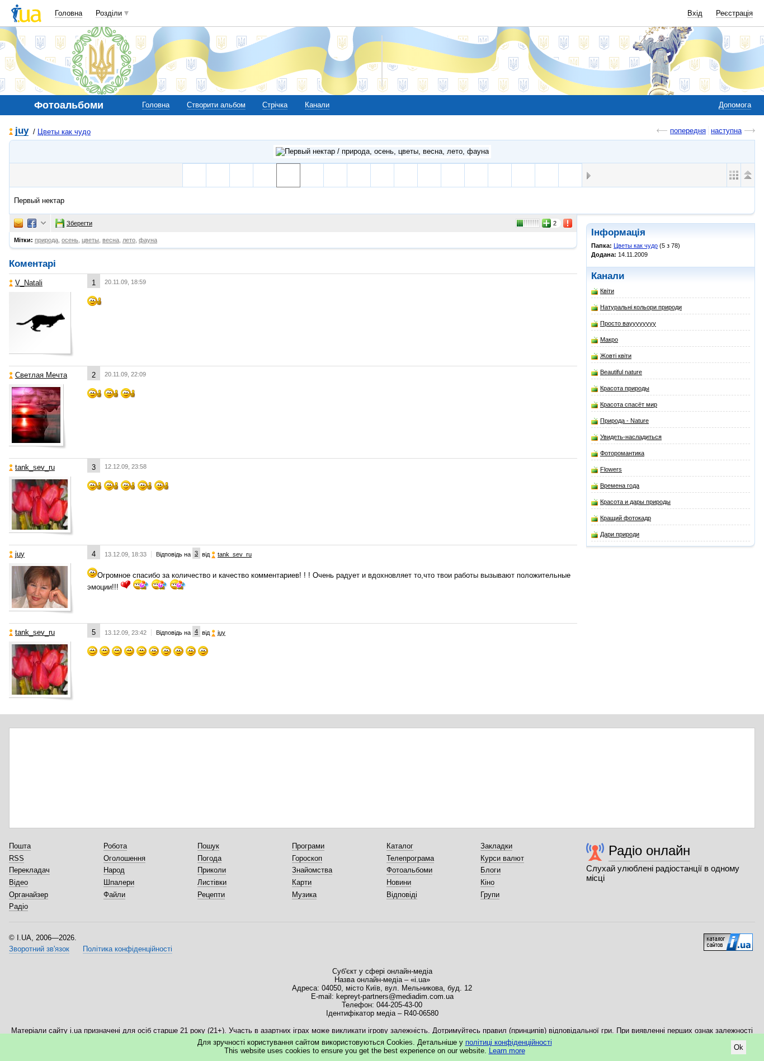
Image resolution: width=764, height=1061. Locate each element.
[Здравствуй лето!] (429, 175)
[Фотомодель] (547, 175)
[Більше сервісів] (43, 223)
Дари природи (619, 534)
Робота (115, 846)
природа (46, 240)
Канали (317, 105)
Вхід (694, 13)
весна (110, 240)
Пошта (20, 846)
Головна (68, 13)
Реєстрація (734, 13)
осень (70, 240)
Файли (114, 894)
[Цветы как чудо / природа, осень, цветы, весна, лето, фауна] (382, 151)
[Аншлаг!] (218, 175)
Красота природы (624, 388)
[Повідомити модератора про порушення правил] (568, 223)
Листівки (212, 882)
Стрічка (274, 105)
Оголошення (124, 858)
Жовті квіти (615, 355)
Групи (489, 894)
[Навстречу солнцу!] (406, 175)
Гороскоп (307, 858)
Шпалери (118, 882)
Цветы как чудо (64, 132)
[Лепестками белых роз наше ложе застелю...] (523, 175)
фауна (148, 240)
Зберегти (79, 223)
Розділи (109, 13)
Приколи (211, 870)
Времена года (619, 485)
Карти (302, 882)
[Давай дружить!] (476, 175)
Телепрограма (410, 858)
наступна (726, 130)
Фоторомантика (622, 453)
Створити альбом (216, 105)
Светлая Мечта (41, 375)
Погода (209, 858)
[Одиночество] (382, 175)
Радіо (18, 906)
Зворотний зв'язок (39, 949)
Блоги (490, 870)
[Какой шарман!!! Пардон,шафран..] (312, 175)
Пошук (208, 846)
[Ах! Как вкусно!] (335, 175)
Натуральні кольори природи (641, 307)
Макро (609, 339)
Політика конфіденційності (127, 949)
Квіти (607, 290)
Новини (398, 882)
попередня (688, 130)
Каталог (399, 846)
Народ (114, 870)
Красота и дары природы (635, 501)
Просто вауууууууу (628, 323)
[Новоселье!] (359, 175)
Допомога (735, 105)
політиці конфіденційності (508, 1042)
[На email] (18, 223)
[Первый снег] (265, 175)
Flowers (611, 469)
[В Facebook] (31, 223)
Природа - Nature (624, 420)
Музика (304, 894)
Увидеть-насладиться (631, 436)
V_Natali (29, 283)
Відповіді (401, 894)
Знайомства (312, 870)
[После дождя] (500, 175)
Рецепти (211, 894)
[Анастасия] (241, 175)
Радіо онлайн (649, 850)
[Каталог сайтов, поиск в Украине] (728, 937)
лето (128, 240)
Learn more (507, 1050)
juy (22, 131)
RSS (16, 858)
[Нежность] (453, 175)
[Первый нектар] (288, 175)
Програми (308, 846)
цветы (90, 240)
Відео (18, 882)
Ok (738, 1047)
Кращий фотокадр (625, 518)
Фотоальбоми (409, 870)
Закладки (496, 846)
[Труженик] (570, 175)
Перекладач (29, 870)
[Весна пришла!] (194, 175)
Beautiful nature (621, 372)
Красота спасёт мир (628, 404)
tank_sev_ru (35, 467)
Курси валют (502, 858)
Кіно (487, 882)
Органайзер (28, 894)
